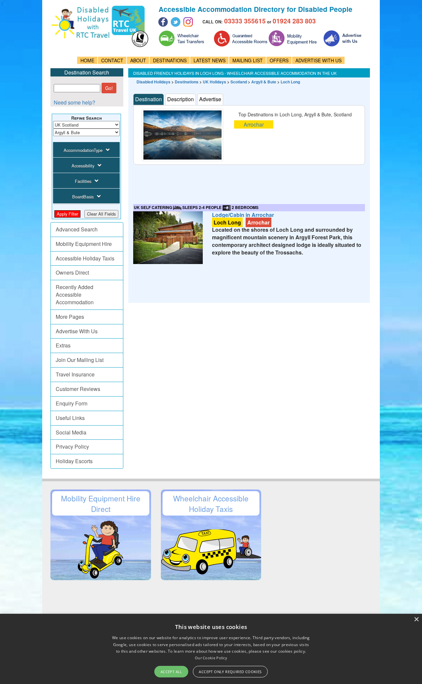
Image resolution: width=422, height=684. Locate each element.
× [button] (416, 619)
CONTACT (112, 60)
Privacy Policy (72, 446)
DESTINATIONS (170, 60)
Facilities (83, 181)
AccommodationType (83, 150)
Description (180, 99)
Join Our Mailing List (80, 360)
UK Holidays (214, 82)
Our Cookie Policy (211, 657)
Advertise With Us (77, 331)
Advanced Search (77, 229)
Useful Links (70, 418)
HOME (87, 60)
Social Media (71, 432)
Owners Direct (72, 272)
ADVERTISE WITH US (318, 60)
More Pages (70, 316)
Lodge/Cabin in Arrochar (243, 215)
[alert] (211, 649)
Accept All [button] (171, 671)
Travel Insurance (75, 374)
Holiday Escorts (74, 461)
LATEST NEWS (210, 60)
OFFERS (279, 60)
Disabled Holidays (153, 82)
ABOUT (138, 60)
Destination (148, 99)
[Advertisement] (253, 179)
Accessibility (83, 166)
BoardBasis (83, 196)
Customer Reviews (78, 389)
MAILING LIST (247, 60)
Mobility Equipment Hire (84, 244)
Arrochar (254, 124)
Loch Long (290, 82)
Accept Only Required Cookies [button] (230, 671)
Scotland (238, 82)
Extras (63, 345)
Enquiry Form (71, 403)
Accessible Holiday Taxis (85, 258)
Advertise (210, 99)
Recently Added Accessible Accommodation (75, 294)
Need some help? (74, 102)
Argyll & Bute (263, 82)
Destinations (186, 82)
